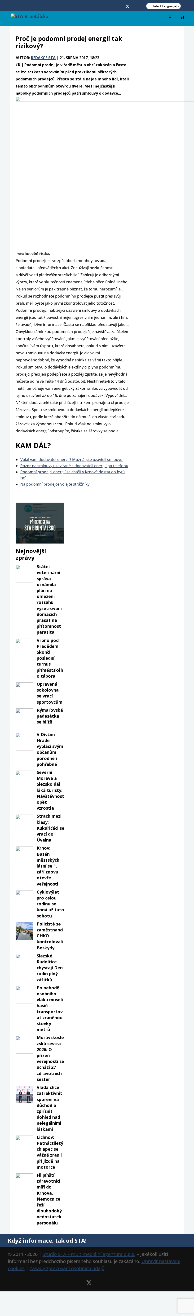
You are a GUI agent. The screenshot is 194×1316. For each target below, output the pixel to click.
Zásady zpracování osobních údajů (67, 1268)
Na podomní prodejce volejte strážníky (54, 484)
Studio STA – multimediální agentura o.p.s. (89, 1254)
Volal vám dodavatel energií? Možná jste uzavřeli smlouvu (71, 459)
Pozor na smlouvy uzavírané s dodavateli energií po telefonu (74, 465)
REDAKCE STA (43, 57)
